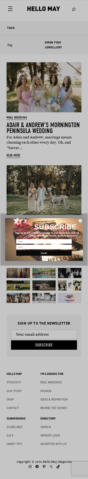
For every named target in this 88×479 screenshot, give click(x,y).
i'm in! (44, 253)
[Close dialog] (80, 220)
